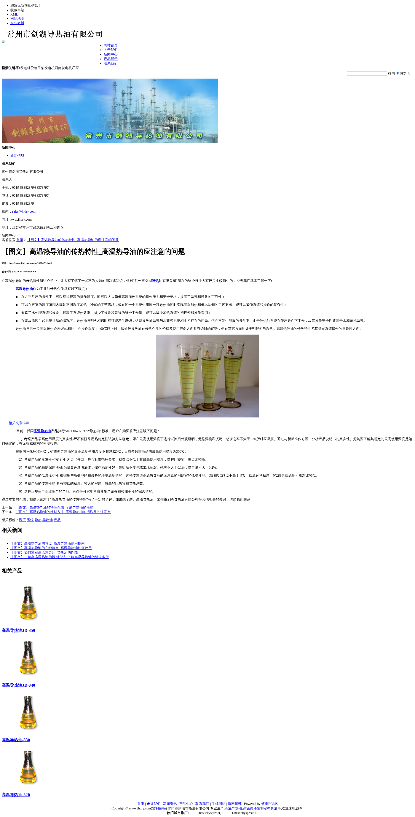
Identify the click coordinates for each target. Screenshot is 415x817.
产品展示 (111, 59)
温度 (22, 520)
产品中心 (186, 804)
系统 (30, 520)
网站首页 (111, 45)
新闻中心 (111, 54)
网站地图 (17, 18)
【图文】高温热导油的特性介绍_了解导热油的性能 (54, 507)
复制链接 (159, 808)
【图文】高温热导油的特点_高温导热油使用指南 (47, 543)
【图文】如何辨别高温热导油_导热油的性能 (44, 552)
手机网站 (218, 804)
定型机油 (271, 808)
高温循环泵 (251, 808)
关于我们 (111, 50)
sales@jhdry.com (23, 211)
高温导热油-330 (16, 740)
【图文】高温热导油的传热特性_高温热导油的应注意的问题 (73, 240)
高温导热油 (233, 808)
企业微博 (17, 23)
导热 (38, 520)
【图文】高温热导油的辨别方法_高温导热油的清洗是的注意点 (63, 512)
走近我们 (154, 804)
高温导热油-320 (16, 794)
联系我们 (111, 63)
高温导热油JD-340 (18, 685)
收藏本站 (17, 10)
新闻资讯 (170, 804)
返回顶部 (235, 804)
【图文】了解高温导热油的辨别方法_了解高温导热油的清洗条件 (59, 557)
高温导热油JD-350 (18, 630)
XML (14, 14)
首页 (19, 240)
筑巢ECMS (269, 804)
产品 (57, 520)
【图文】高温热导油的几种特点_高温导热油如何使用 (51, 548)
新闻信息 (17, 155)
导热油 (47, 520)
